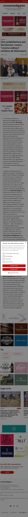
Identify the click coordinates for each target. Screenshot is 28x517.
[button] (14, 273)
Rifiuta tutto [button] (14, 269)
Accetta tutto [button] (14, 265)
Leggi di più (15, 250)
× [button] (25, 243)
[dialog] (14, 258)
